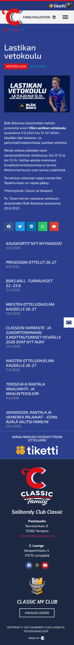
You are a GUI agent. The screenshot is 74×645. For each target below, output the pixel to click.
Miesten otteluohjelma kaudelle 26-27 (30, 306)
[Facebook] (28, 565)
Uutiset (16, 30)
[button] (16, 66)
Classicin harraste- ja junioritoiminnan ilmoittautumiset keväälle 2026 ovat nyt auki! (33, 334)
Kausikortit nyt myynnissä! (34, 243)
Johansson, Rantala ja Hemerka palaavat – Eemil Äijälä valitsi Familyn (32, 417)
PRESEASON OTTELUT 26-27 (31, 262)
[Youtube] (45, 565)
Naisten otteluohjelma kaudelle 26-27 (30, 363)
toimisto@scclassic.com (37, 536)
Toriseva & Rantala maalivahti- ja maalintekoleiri (25, 389)
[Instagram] (37, 565)
